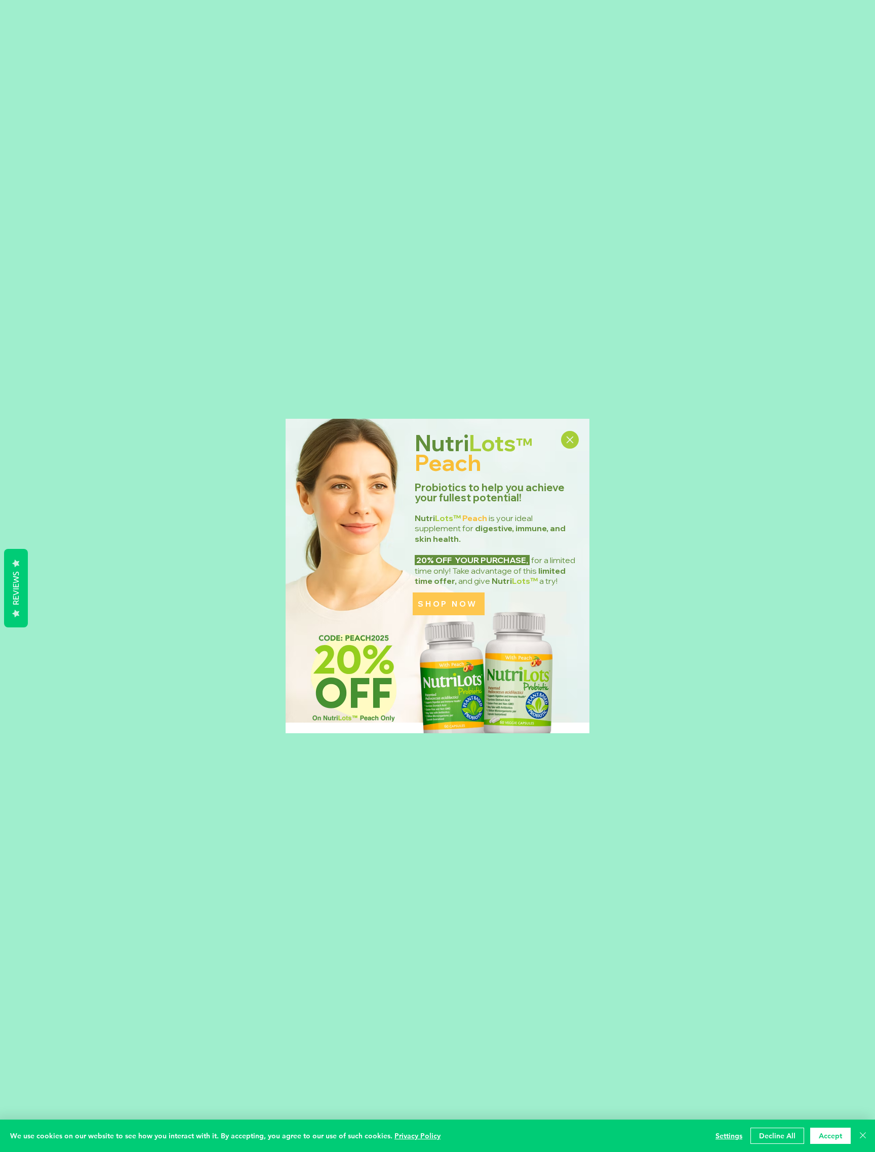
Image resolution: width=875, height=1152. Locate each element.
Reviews (15, 588)
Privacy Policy (417, 1135)
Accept (830, 1135)
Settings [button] (728, 1135)
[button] (570, 440)
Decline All (777, 1135)
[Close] (863, 1136)
